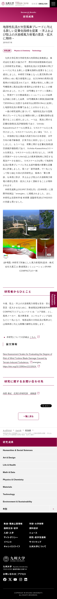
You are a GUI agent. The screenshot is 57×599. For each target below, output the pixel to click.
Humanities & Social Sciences (18, 450)
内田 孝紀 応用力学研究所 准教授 (19, 393)
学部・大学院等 (36, 523)
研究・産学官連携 (37, 537)
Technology (9, 494)
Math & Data (9, 472)
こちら (33, 337)
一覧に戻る (28, 416)
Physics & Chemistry (13, 479)
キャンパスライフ (12, 546)
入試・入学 (9, 532)
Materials (7, 487)
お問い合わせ (9, 573)
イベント (8, 541)
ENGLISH (43, 3)
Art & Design (9, 457)
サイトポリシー (11, 537)
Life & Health (9, 465)
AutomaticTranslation (53, 299)
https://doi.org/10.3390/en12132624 (20, 366)
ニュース (18, 430)
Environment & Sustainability (17, 501)
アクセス (22, 573)
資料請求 (33, 528)
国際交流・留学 (11, 528)
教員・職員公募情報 (13, 523)
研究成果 (28, 430)
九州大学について (37, 546)
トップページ (7, 430)
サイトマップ (35, 541)
